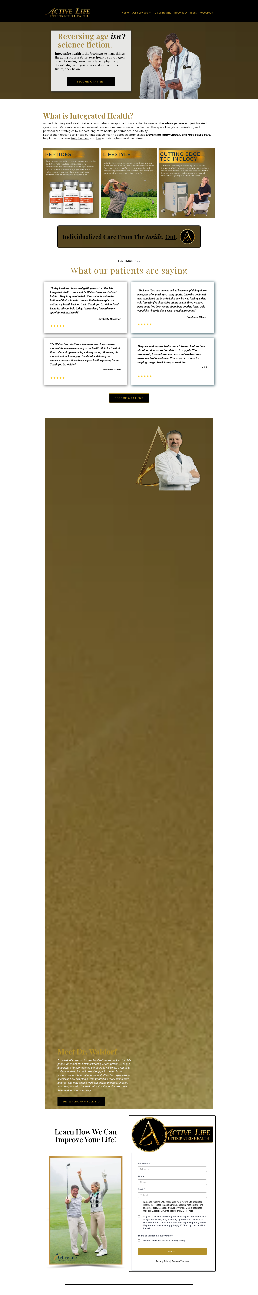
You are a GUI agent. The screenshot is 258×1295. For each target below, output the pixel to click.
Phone (141, 1176)
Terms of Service (180, 1261)
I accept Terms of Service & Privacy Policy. (164, 1240)
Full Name (144, 1163)
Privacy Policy (163, 1261)
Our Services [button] (140, 12)
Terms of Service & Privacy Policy (155, 1235)
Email (141, 1189)
